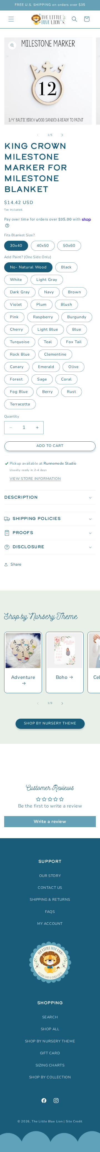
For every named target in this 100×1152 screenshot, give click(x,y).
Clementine (55, 354)
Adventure (23, 677)
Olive (73, 366)
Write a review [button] (50, 822)
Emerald (46, 366)
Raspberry (43, 317)
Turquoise (19, 342)
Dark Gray (20, 292)
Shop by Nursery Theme (50, 723)
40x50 (43, 245)
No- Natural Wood (28, 267)
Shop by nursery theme (50, 1041)
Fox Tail (74, 342)
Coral (66, 379)
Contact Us (50, 887)
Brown (74, 292)
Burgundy (76, 317)
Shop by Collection (50, 1077)
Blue (76, 329)
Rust (71, 391)
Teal (48, 342)
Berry (47, 391)
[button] (11, 19)
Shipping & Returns (50, 899)
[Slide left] (38, 135)
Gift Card (50, 1053)
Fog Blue (19, 391)
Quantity (11, 416)
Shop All (50, 1029)
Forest (16, 379)
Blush (66, 304)
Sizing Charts (50, 1065)
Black (66, 267)
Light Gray (46, 279)
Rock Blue (20, 354)
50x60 (69, 245)
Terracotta (20, 404)
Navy (49, 292)
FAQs (50, 911)
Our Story (50, 875)
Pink (14, 317)
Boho (61, 677)
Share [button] (16, 564)
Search (50, 1017)
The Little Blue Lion (47, 1121)
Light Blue (48, 329)
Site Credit (74, 1121)
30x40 (16, 245)
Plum (41, 304)
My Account (50, 923)
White (16, 279)
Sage (42, 379)
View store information (35, 478)
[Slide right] (62, 135)
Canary (17, 366)
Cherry (16, 329)
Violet (16, 304)
